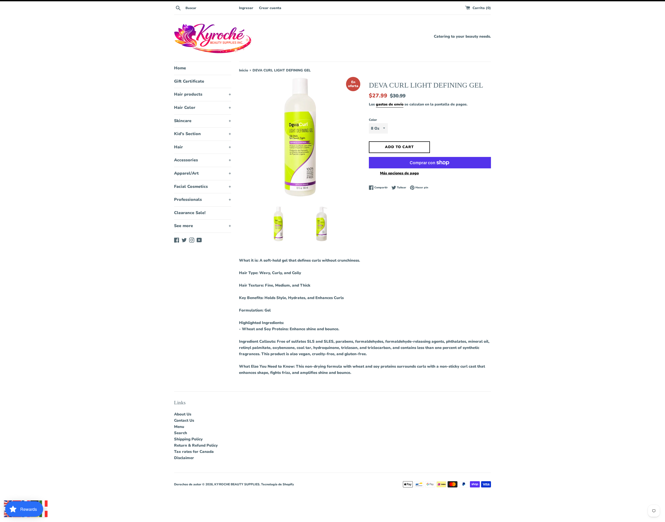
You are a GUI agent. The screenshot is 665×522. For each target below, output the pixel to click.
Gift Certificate (189, 81)
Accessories (202, 160)
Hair (202, 147)
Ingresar (246, 7)
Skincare (202, 121)
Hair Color (202, 107)
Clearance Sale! (189, 213)
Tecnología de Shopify (277, 484)
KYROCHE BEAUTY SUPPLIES (237, 484)
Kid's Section (202, 134)
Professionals (202, 199)
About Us (182, 414)
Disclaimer (184, 457)
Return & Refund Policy (196, 445)
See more (202, 226)
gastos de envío (389, 104)
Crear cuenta (270, 7)
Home (180, 68)
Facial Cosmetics (202, 186)
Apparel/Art (202, 173)
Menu (179, 426)
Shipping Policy (188, 439)
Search (180, 432)
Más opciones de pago (399, 173)
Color (373, 120)
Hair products (202, 94)
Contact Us (184, 420)
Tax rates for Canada (194, 451)
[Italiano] (43, 503)
